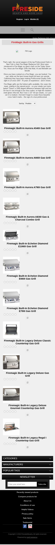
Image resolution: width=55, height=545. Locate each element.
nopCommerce (32, 537)
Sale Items (27, 518)
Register (19, 19)
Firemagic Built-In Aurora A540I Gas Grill (27, 128)
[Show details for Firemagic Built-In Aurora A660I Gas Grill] (27, 147)
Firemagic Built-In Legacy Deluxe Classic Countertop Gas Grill (27, 342)
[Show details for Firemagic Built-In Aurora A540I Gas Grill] (27, 117)
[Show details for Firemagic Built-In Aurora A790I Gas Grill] (27, 176)
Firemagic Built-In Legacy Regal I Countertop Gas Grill (27, 439)
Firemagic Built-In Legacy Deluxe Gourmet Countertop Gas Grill (27, 407)
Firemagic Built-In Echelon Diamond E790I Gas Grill (27, 309)
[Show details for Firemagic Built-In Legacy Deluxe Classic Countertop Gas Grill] (27, 330)
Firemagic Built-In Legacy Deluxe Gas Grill (27, 374)
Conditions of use (27, 505)
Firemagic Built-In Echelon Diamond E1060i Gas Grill (27, 245)
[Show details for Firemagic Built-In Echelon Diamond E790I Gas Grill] (27, 297)
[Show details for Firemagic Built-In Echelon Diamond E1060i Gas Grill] (27, 236)
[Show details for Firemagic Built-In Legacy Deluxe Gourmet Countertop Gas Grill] (27, 394)
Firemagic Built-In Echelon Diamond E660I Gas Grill (27, 277)
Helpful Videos (27, 509)
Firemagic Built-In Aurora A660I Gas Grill (27, 157)
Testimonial (27, 522)
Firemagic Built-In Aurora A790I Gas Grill (27, 187)
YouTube (30, 526)
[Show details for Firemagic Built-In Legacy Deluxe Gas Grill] (27, 362)
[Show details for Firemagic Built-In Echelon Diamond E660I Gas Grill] (27, 265)
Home (35, 38)
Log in (26, 19)
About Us (27, 501)
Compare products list (27, 496)
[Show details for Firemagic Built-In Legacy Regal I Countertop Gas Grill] (27, 427)
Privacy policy (27, 514)
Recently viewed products (27, 492)
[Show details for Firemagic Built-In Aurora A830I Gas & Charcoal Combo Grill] (27, 206)
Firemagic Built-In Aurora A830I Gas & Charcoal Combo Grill (27, 218)
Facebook (25, 526)
